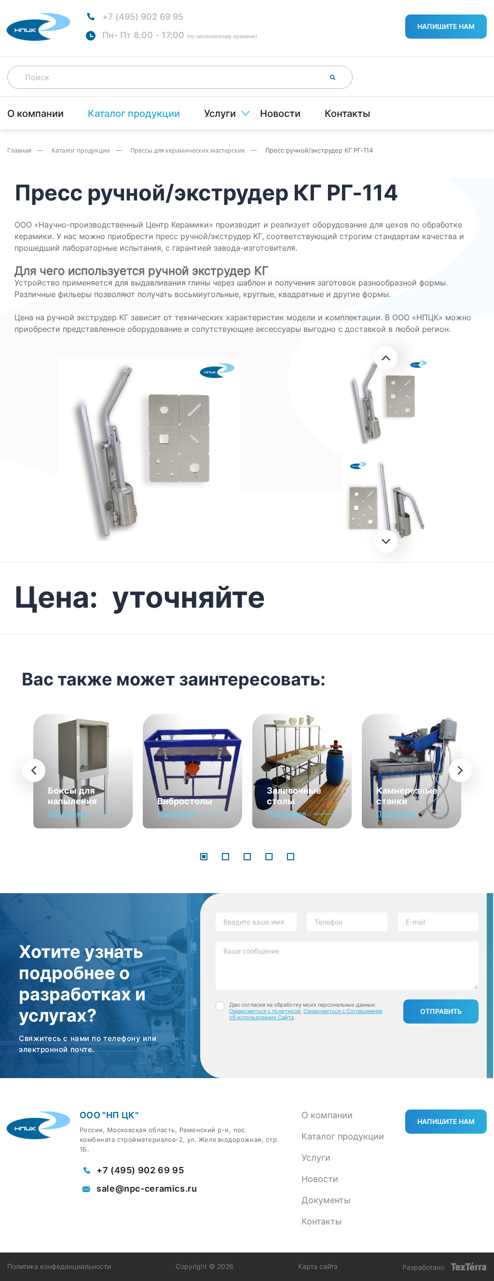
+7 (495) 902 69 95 (142, 17)
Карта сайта (318, 1266)
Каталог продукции (134, 113)
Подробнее (67, 813)
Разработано (424, 1267)
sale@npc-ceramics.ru (146, 1188)
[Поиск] (333, 77)
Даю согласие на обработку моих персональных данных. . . (305, 1011)
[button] (203, 857)
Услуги (220, 113)
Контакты (347, 113)
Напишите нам (446, 26)
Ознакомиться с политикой (265, 1011)
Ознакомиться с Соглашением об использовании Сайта (305, 1014)
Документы (326, 1200)
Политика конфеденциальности (59, 1266)
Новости (280, 113)
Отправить (441, 1011)
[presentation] (33, 770)
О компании (35, 113)
